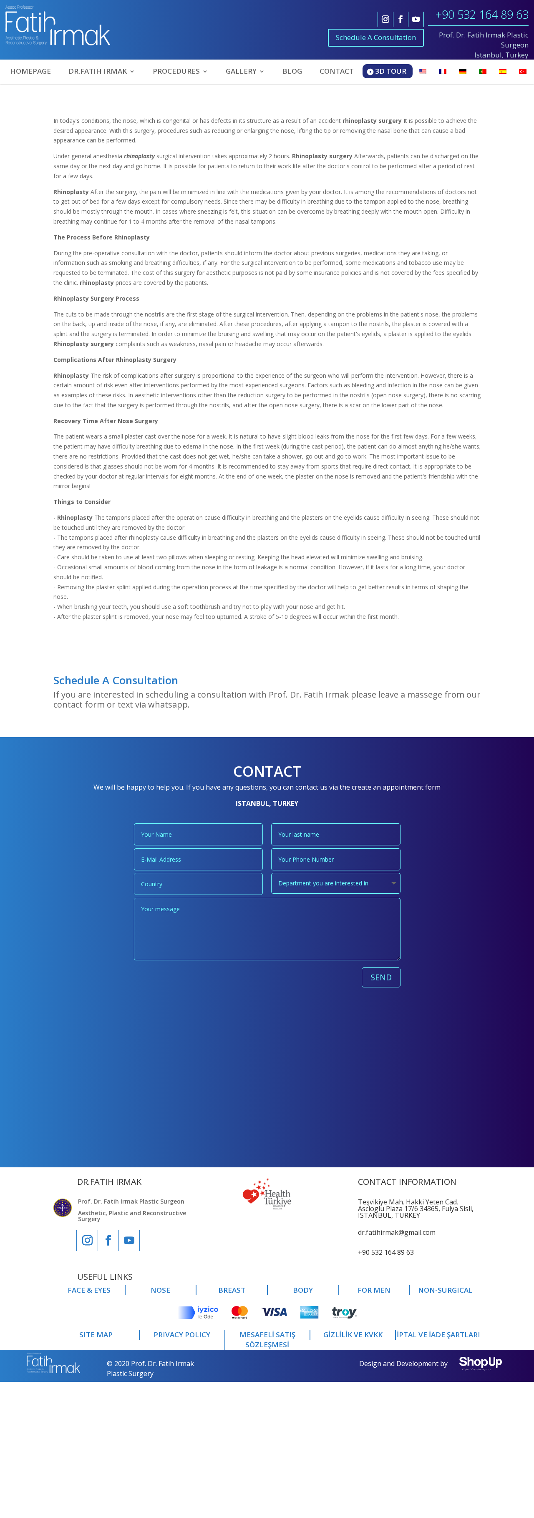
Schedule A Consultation (376, 37)
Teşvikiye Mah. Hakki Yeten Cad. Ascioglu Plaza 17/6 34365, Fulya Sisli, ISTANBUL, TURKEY (416, 1208)
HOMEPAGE (30, 72)
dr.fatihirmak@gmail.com (397, 1232)
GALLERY (241, 72)
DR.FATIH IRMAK (97, 72)
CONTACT (337, 72)
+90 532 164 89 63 (482, 14)
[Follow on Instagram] (385, 19)
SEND (381, 977)
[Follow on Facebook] (400, 19)
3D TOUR (390, 71)
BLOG (292, 72)
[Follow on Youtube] (416, 19)
